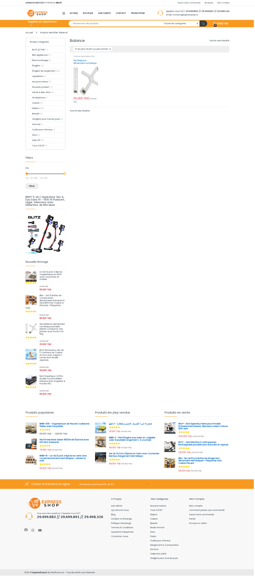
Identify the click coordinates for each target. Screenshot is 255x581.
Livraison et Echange (121, 518)
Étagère (38, 65)
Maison (38, 108)
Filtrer (32, 186)
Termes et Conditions (122, 527)
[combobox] (115, 23)
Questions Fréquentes (122, 531)
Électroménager (41, 60)
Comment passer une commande (206, 510)
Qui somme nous (120, 510)
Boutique (209, 2)
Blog (113, 514)
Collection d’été (158, 553)
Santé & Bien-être (43, 92)
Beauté (37, 113)
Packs (153, 536)
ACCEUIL (74, 13)
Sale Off (38, 140)
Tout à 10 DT (39, 145)
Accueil (29, 32)
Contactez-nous (119, 536)
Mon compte (223, 2)
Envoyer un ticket (198, 523)
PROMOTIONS (138, 13)
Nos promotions (41, 81)
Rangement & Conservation (164, 545)
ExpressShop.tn (39, 572)
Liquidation (86, 56)
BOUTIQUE (88, 13)
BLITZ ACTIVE (40, 49)
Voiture (37, 102)
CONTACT (121, 13)
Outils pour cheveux (43, 129)
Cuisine (76, 56)
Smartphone (40, 97)
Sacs (36, 134)
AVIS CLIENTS (104, 13)
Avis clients (116, 505)
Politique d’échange (121, 523)
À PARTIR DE (44, 2)
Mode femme (157, 527)
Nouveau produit (42, 87)
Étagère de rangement (46, 70)
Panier (192, 518)
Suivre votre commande (189, 2)
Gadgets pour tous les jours (47, 118)
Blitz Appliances (41, 55)
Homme (37, 124)
